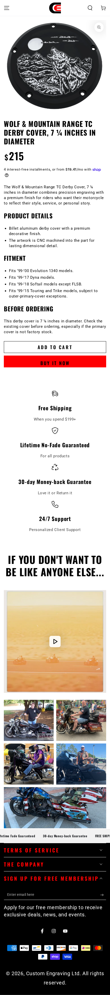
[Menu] (6, 8)
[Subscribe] (103, 894)
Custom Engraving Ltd (53, 973)
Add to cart (55, 347)
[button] (90, 8)
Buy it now (55, 363)
